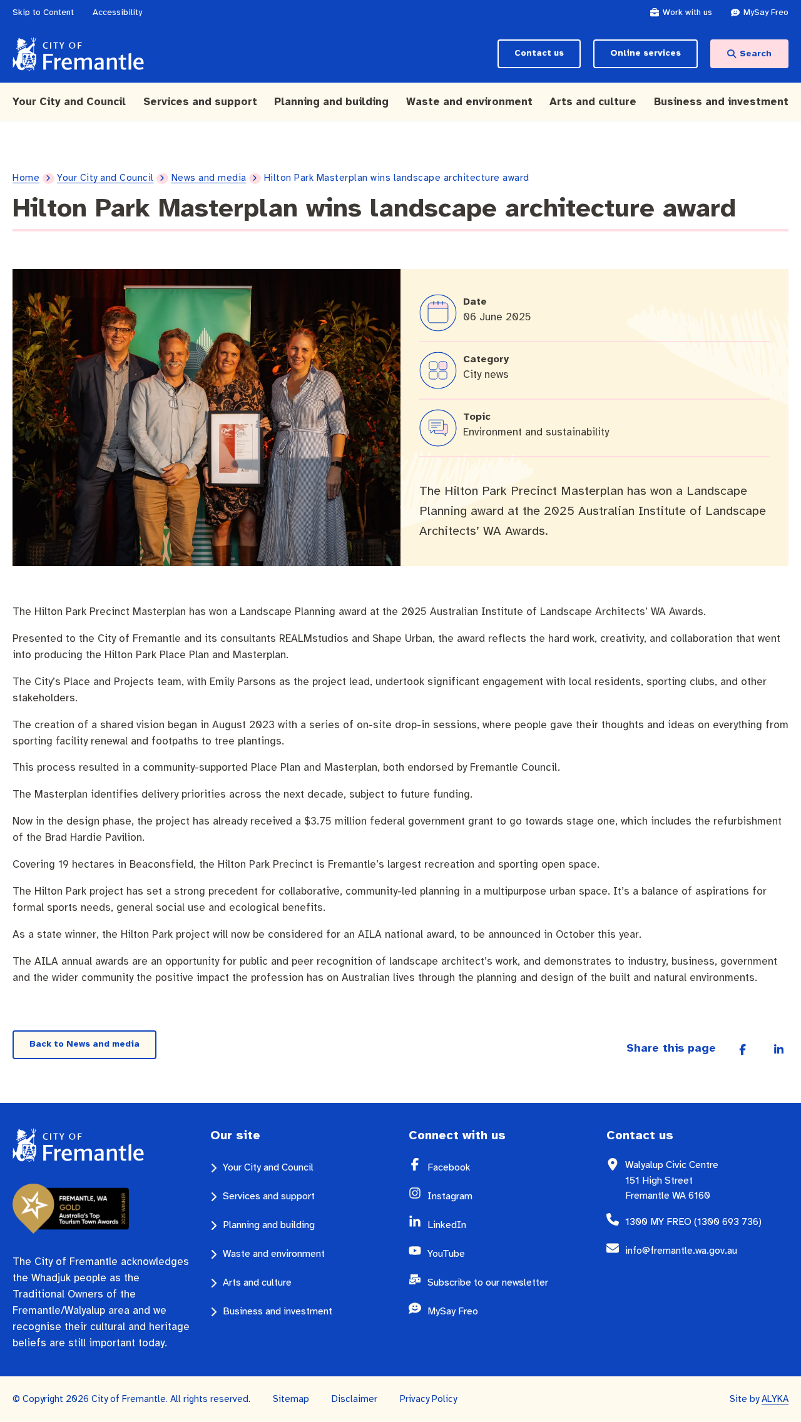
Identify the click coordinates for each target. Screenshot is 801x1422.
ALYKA (775, 1398)
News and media (209, 177)
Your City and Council (105, 177)
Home (26, 177)
